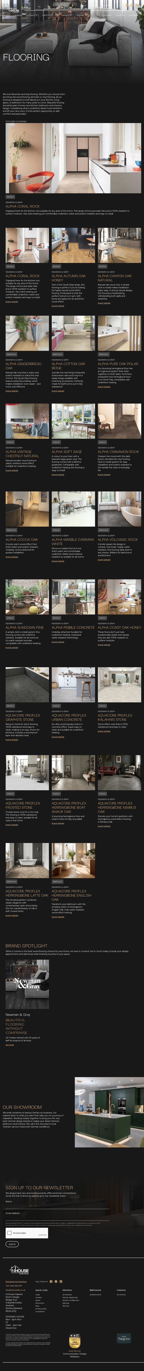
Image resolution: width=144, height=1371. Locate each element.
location (94, 5)
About (94, 15)
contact (38, 1297)
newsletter (107, 5)
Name (9, 1201)
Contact (132, 15)
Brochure (120, 15)
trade (119, 5)
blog (37, 1306)
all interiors (121, 1295)
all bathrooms (95, 1295)
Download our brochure (16, 1281)
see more (10, 1045)
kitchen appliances (70, 1297)
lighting (66, 1303)
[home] (14, 10)
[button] (32, 15)
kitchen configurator (71, 1300)
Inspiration (106, 15)
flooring (66, 1306)
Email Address (13, 1213)
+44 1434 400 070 (14, 1286)
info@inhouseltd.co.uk (15, 1290)
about (37, 1300)
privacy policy (41, 1309)
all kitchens (67, 1295)
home (83, 5)
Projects (18, 15)
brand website (12, 301)
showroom (39, 1303)
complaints (40, 1311)
